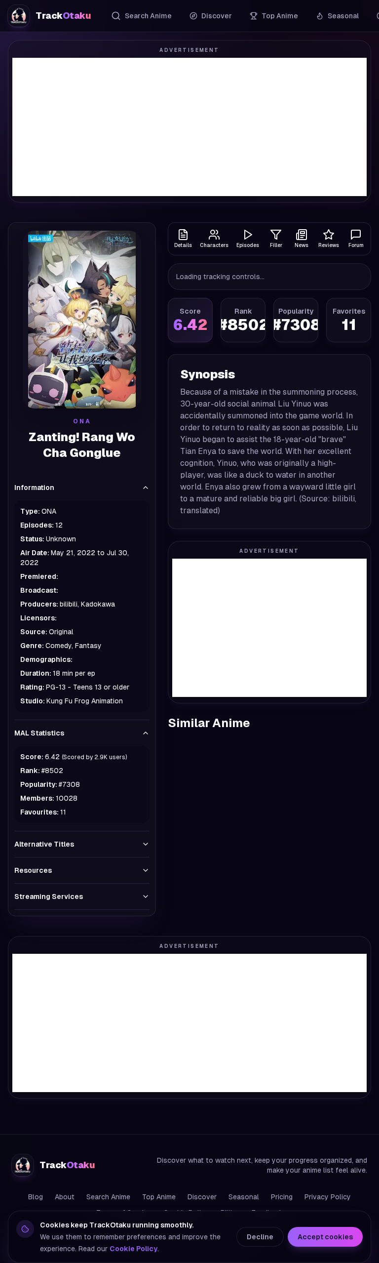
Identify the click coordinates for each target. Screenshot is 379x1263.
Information (34, 487)
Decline (260, 1237)
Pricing (282, 1197)
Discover (216, 16)
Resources (33, 870)
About (65, 1197)
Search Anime (148, 16)
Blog (35, 1197)
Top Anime (280, 16)
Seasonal (343, 16)
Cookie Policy (133, 1249)
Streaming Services (48, 896)
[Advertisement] (189, 127)
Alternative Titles (44, 844)
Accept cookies (325, 1237)
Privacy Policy (327, 1197)
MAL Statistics (39, 733)
